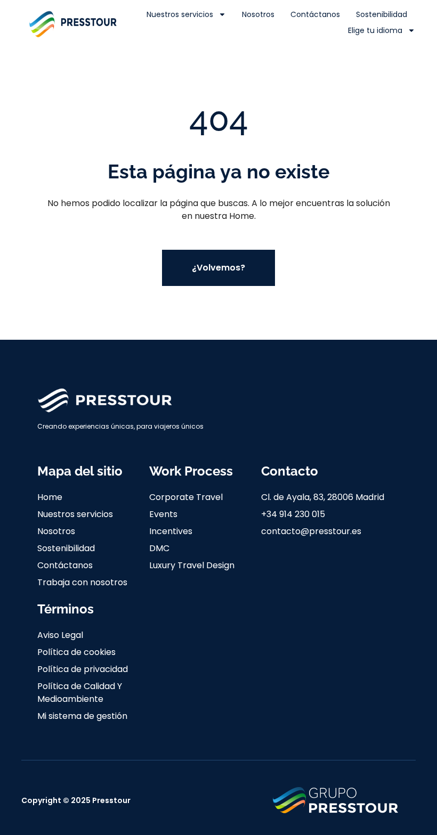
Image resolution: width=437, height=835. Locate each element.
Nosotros (258, 14)
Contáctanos (315, 14)
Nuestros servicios (180, 14)
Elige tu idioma (375, 30)
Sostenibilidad (381, 14)
